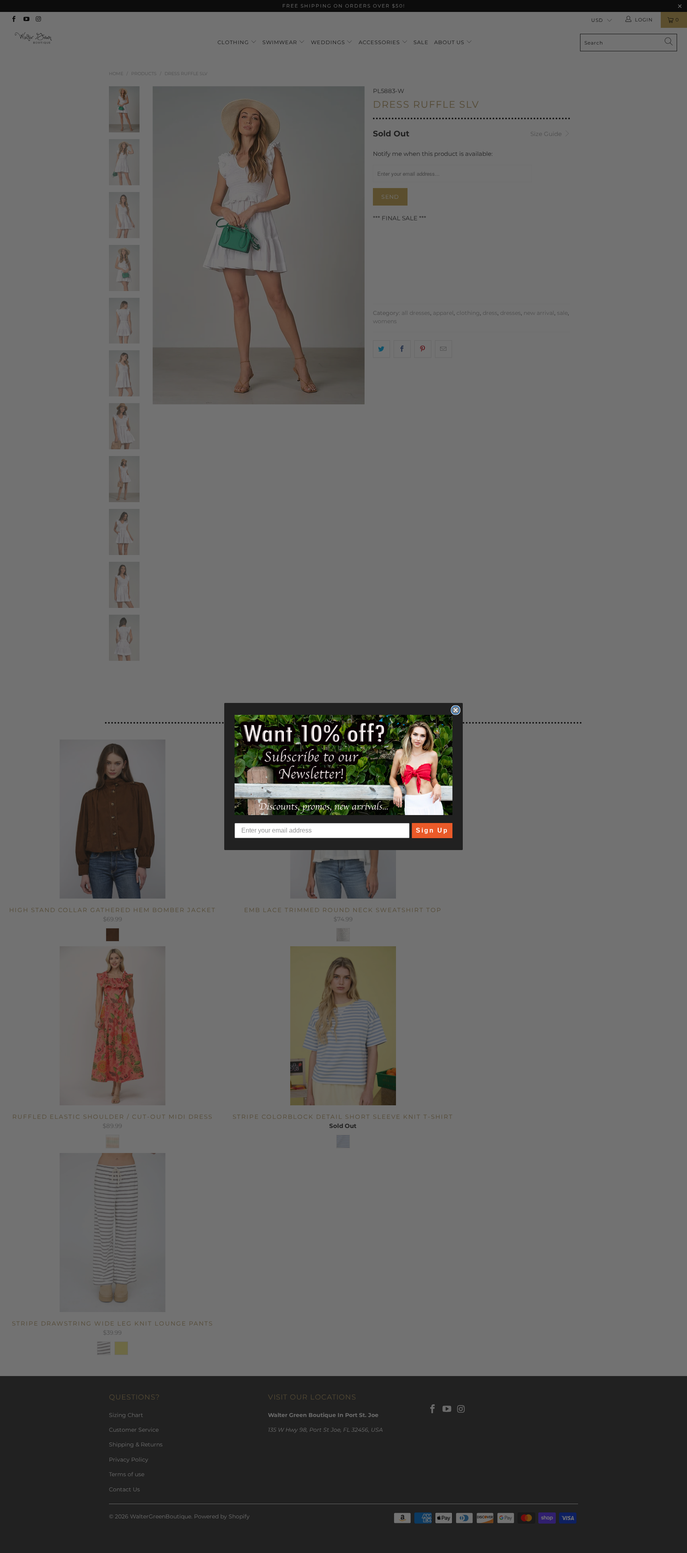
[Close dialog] (456, 710)
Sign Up (432, 830)
